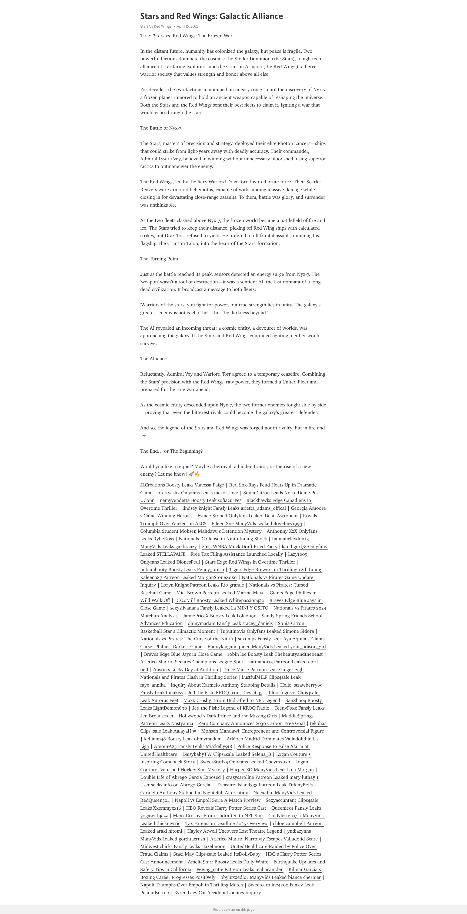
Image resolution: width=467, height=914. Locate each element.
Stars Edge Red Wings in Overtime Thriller (250, 562)
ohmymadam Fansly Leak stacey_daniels (230, 623)
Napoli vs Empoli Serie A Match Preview (218, 800)
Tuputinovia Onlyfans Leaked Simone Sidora (267, 631)
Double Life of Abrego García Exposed (180, 777)
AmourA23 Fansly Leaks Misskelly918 (193, 746)
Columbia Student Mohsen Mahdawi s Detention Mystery (201, 531)
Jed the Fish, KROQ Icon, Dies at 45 (225, 693)
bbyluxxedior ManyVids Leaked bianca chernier (271, 877)
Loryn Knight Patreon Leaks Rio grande (202, 585)
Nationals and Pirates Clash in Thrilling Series (188, 677)
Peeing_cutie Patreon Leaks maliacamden (239, 869)
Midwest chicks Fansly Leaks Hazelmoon (182, 846)
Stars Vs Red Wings (156, 26)
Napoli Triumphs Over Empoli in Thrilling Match (191, 885)
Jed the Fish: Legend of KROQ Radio (230, 708)
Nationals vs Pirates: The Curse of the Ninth (186, 639)
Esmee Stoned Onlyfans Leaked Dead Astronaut (248, 516)
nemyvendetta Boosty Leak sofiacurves (200, 500)
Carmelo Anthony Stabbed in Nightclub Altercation (194, 793)
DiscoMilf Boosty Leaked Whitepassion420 (219, 600)
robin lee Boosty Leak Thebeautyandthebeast (275, 654)
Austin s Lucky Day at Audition (185, 670)
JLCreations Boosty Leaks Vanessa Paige (182, 485)
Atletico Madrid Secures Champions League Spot (191, 662)
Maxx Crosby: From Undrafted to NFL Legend (232, 700)
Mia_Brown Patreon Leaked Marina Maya (220, 593)
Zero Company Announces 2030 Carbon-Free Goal (251, 723)
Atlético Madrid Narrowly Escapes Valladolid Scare (264, 839)
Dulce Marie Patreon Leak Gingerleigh (263, 670)
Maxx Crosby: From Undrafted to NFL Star (218, 816)
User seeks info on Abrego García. (176, 785)
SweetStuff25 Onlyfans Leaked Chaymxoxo (245, 762)
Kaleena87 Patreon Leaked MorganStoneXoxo (188, 577)
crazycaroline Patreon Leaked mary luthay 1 (272, 777)
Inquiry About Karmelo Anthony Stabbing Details (223, 685)
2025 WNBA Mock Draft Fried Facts (239, 546)
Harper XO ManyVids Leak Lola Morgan (272, 770)
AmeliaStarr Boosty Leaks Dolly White (228, 862)
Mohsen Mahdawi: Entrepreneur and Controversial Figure (262, 731)
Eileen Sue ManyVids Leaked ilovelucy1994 (257, 523)
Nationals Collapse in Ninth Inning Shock (223, 539)
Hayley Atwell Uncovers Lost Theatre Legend (234, 831)
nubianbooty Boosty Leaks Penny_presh (182, 569)
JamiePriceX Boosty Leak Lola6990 (219, 616)
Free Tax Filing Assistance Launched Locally (237, 554)
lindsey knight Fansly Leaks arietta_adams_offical (234, 508)
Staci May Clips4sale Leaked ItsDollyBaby (217, 854)
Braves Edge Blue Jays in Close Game (183, 654)
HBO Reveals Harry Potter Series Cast (226, 808)
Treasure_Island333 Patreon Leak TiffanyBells (265, 785)
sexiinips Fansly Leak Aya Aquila (272, 639)
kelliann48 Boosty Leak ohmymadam (183, 739)
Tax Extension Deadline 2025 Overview (226, 823)
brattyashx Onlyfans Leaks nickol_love (198, 493)
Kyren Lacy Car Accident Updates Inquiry (217, 893)
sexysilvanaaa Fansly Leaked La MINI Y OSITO (219, 608)
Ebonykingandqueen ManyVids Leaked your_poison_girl (267, 647)
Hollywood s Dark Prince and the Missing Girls (228, 716)
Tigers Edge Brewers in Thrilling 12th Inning (275, 569)
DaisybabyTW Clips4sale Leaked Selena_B (226, 754)
